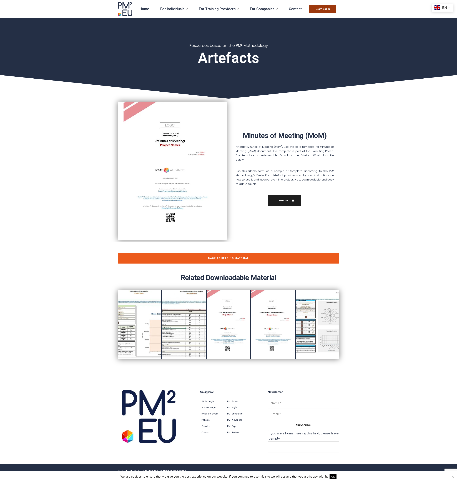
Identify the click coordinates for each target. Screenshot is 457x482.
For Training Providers (217, 9)
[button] (323, 9)
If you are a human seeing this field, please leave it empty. (303, 436)
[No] (452, 476)
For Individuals (172, 9)
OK (333, 476)
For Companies (262, 9)
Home (144, 9)
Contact (295, 9)
